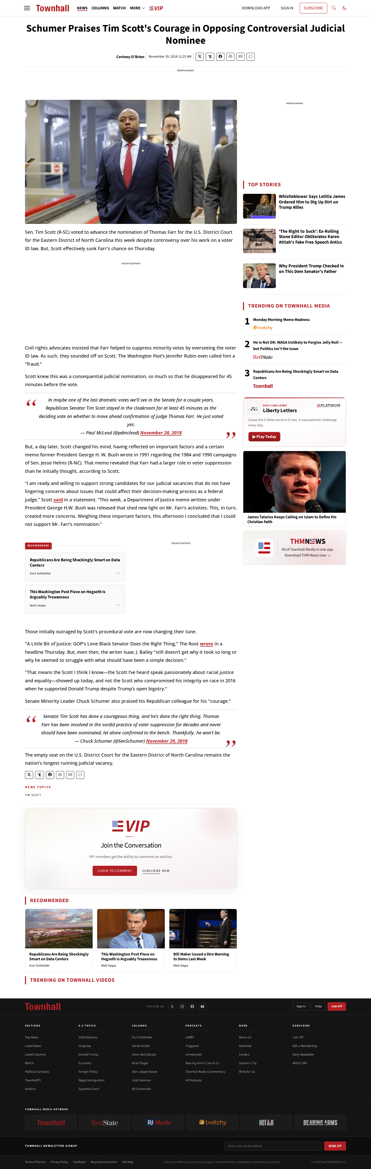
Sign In (301, 1006)
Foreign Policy (88, 1071)
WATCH (119, 8)
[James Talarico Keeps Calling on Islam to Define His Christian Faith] (294, 481)
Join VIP (336, 1006)
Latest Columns (35, 1054)
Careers (244, 1054)
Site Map (127, 1162)
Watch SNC (300, 1063)
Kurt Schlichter (39, 965)
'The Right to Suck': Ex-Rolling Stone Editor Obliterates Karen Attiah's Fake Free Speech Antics (310, 237)
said (58, 500)
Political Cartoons (37, 1071)
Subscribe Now (156, 871)
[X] (172, 1006)
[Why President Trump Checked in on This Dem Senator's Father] (259, 275)
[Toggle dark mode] (344, 8)
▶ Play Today (264, 436)
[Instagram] (182, 1006)
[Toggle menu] (27, 8)
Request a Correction (104, 1162)
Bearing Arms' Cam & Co (202, 1063)
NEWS (82, 8)
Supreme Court (88, 1089)
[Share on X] (200, 57)
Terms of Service (35, 1162)
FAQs (318, 1006)
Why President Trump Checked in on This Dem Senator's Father (311, 269)
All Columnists (141, 1089)
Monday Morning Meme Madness (281, 319)
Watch (29, 1063)
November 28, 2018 (161, 433)
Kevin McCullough (144, 1054)
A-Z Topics (87, 1025)
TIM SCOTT (33, 795)
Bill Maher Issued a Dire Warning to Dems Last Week (201, 956)
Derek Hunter (141, 1046)
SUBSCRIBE (313, 8)
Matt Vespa (108, 965)
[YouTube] (202, 1006)
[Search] (333, 8)
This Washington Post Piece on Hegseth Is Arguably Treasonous (129, 956)
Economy (84, 1063)
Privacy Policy (59, 1162)
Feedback (79, 1162)
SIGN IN (287, 8)
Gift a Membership (305, 1046)
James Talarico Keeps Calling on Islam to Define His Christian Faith (291, 519)
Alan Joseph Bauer (144, 1071)
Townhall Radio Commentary (205, 1071)
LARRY (190, 1037)
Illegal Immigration (91, 1080)
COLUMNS (100, 8)
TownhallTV (33, 1080)
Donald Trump (88, 1054)
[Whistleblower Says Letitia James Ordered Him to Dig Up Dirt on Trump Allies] (259, 206)
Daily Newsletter (303, 1054)
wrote (206, 644)
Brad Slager (140, 1063)
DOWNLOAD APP (256, 8)
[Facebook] (192, 1006)
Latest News (33, 1046)
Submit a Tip (247, 1063)
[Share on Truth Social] (210, 57)
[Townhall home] (42, 1006)
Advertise (245, 1046)
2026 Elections (87, 1037)
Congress (84, 1046)
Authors (30, 1089)
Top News (31, 1037)
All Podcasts (194, 1080)
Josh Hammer (141, 1080)
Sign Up (335, 1146)
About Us (245, 1037)
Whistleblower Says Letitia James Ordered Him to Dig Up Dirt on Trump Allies (312, 202)
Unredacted (193, 1054)
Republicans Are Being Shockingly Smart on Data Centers (59, 956)
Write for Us (247, 1071)
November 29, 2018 (167, 741)
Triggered (192, 1046)
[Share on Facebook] (220, 57)
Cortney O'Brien (130, 57)
